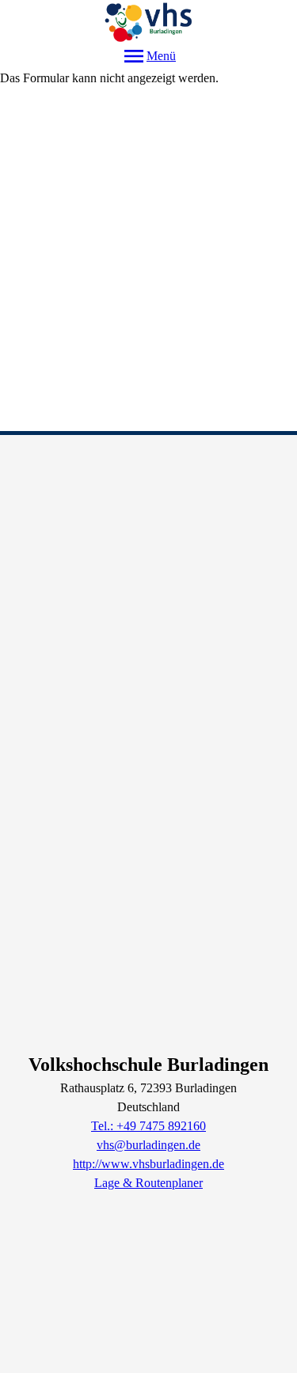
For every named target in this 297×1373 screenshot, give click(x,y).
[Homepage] (148, 21)
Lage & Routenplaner (148, 1183)
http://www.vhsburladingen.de (148, 1164)
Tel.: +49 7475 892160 (148, 1126)
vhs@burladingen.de (148, 1145)
